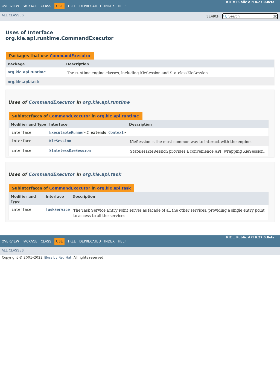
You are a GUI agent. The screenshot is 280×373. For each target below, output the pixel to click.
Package (29, 6)
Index (109, 6)
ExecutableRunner (66, 132)
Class (46, 6)
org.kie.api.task (23, 82)
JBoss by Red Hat (57, 257)
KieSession (60, 141)
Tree (72, 6)
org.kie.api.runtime (27, 72)
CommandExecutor (70, 56)
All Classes (13, 15)
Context (116, 132)
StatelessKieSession (70, 150)
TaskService (58, 209)
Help (122, 6)
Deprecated (90, 6)
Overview (10, 6)
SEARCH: (213, 16)
